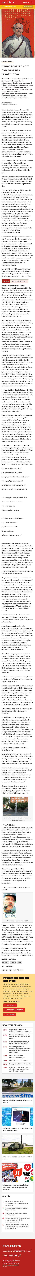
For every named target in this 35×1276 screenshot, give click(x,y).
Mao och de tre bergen (19, 281)
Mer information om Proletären (11, 1265)
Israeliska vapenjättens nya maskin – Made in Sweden (19, 1042)
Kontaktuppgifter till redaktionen (11, 1260)
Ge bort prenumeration (14, 1010)
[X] (6, 970)
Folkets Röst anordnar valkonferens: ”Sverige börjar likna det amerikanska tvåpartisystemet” (17, 1226)
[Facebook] (3, 970)
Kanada (13, 962)
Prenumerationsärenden (9, 1261)
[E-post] (21, 970)
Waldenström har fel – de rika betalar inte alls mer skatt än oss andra (19, 1036)
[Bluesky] (18, 970)
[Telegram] (14, 970)
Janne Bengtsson (7, 103)
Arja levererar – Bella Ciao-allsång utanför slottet (16, 1214)
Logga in (26, 2)
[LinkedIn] (10, 970)
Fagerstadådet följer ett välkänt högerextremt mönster (20, 1031)
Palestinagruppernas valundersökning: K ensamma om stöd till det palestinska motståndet (19, 1049)
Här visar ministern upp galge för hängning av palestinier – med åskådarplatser (19, 1069)
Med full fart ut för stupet (18, 1060)
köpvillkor (16, 1263)
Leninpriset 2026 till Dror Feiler (20, 1064)
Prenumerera (28, 6)
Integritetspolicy (7, 1263)
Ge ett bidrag (10, 1014)
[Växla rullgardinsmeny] (32, 2)
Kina (19, 962)
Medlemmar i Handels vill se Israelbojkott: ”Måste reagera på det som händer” (16, 1203)
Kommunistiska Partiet (19, 1250)
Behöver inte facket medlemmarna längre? (17, 1056)
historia (5, 962)
